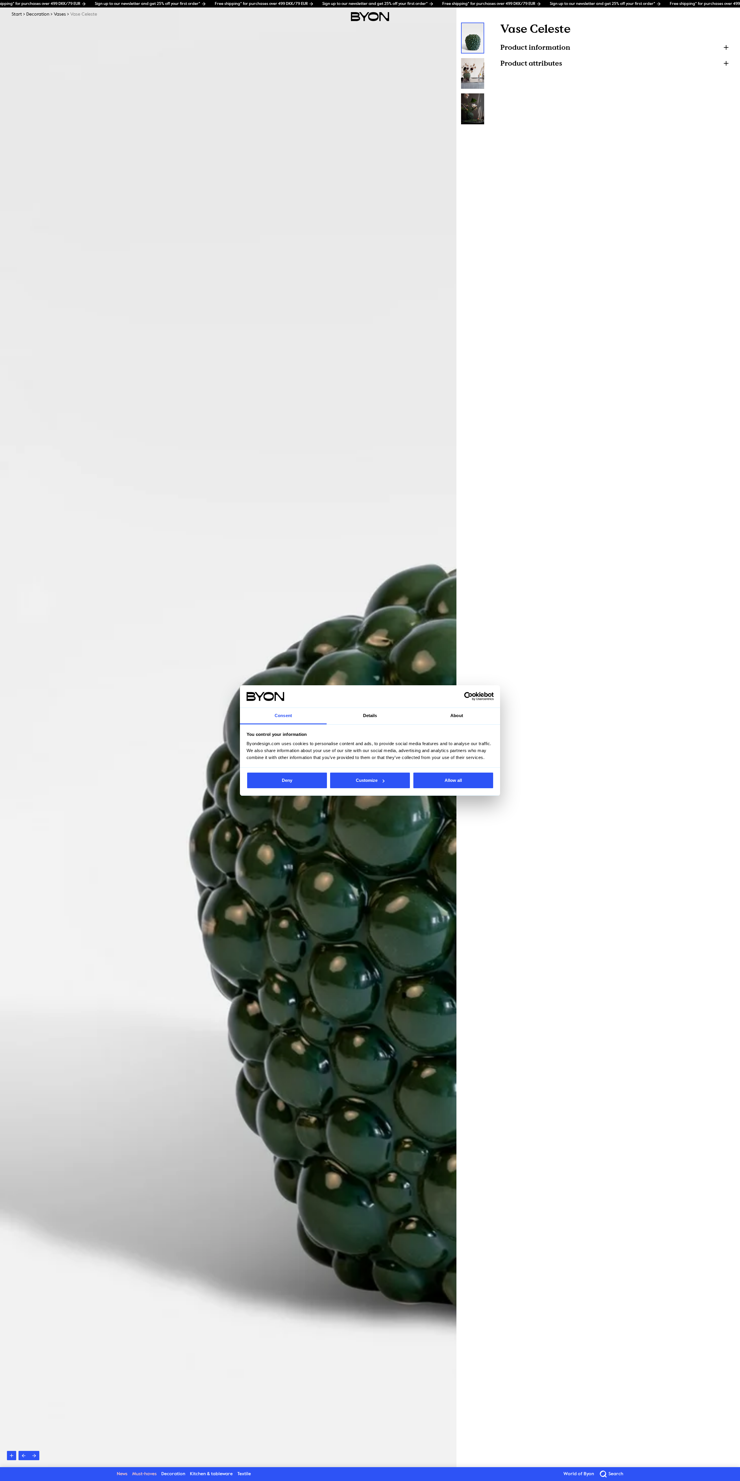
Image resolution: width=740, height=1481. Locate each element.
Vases (60, 14)
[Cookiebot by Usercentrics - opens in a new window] (468, 696)
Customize (367, 780)
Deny (287, 780)
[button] (614, 47)
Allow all (453, 780)
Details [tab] (370, 715)
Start (17, 14)
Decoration (37, 14)
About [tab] (456, 715)
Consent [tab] (283, 715)
